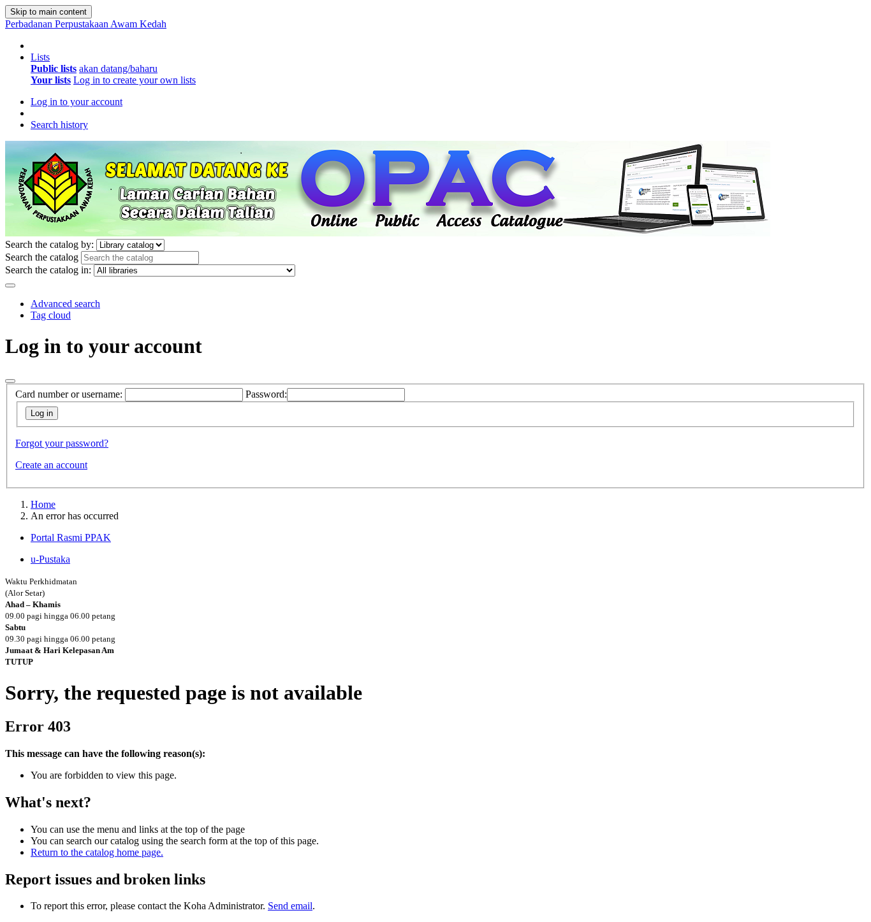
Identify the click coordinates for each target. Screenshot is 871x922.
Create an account (51, 464)
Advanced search (65, 303)
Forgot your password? (61, 443)
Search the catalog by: (49, 244)
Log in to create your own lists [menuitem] (134, 80)
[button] (40, 57)
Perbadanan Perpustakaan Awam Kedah (85, 23)
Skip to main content (48, 12)
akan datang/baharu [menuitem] (118, 68)
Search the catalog (41, 257)
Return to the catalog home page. (97, 852)
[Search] (10, 285)
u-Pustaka (50, 559)
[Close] (10, 381)
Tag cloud (51, 315)
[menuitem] (54, 68)
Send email (290, 905)
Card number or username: (68, 394)
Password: (266, 394)
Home (43, 504)
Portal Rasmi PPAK (71, 537)
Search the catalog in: (48, 269)
